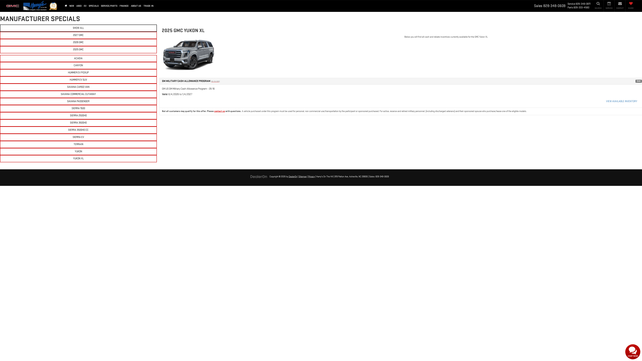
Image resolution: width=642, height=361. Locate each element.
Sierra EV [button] (78, 137)
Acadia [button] (78, 58)
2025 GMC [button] (78, 49)
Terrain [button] (78, 144)
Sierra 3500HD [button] (78, 122)
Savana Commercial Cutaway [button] (78, 94)
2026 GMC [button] (78, 42)
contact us (219, 111)
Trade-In (148, 6)
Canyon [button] (78, 65)
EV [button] (85, 6)
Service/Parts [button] (109, 6)
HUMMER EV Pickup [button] (78, 72)
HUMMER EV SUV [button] (78, 79)
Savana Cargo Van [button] (78, 87)
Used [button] (79, 6)
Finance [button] (124, 6)
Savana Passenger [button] (78, 101)
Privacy (311, 176)
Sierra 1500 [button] (78, 108)
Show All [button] (78, 28)
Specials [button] (94, 6)
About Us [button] (136, 6)
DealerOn (293, 176)
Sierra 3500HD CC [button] (78, 130)
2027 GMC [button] (78, 35)
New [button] (71, 6)
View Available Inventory (621, 101)
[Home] (66, 6)
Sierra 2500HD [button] (78, 115)
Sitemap (303, 176)
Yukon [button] (78, 151)
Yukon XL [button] (78, 158)
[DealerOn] (258, 176)
